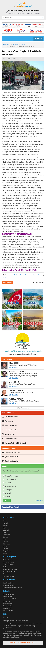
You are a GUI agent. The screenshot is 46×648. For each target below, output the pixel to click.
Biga (4, 528)
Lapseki (5, 548)
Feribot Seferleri (8, 560)
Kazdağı (5, 546)
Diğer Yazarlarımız (23, 408)
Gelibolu (5, 541)
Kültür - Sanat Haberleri (10, 599)
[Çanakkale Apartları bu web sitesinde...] (22, 344)
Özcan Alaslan (38, 275)
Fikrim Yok (8, 496)
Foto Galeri (21, 13)
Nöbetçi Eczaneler (11, 425)
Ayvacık (5, 523)
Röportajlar (6, 601)
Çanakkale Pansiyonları (10, 569)
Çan (4, 532)
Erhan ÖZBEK (14, 363)
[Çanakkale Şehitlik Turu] (23, 25)
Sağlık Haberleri (8, 603)
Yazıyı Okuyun (13, 367)
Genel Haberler (7, 597)
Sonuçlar (39, 500)
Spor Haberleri (7, 606)
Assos (5, 521)
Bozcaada (8, 483)
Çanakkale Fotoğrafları (12, 452)
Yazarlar (37, 13)
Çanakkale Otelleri (8, 583)
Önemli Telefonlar (11, 439)
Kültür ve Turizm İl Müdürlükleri (15, 443)
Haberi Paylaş (7, 282)
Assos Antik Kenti (10, 486)
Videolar (30, 13)
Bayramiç (6, 525)
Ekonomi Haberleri (9, 594)
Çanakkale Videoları (11, 457)
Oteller (5, 567)
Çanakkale (6, 534)
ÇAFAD (4, 277)
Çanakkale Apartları (9, 585)
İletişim (5, 617)
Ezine (5, 539)
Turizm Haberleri (8, 610)
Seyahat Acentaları (11, 417)
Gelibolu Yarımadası (11, 476)
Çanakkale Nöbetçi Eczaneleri (12, 587)
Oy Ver (6, 500)
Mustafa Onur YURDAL (18, 372)
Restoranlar (9, 421)
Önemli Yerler (11, 13)
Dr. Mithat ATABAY (16, 399)
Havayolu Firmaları (11, 430)
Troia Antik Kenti (10, 479)
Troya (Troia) (7, 551)
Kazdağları (8, 490)
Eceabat (5, 537)
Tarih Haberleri (7, 608)
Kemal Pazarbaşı (26, 275)
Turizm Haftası (13, 275)
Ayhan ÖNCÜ (14, 382)
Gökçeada (8, 493)
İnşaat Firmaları (10, 434)
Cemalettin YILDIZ (16, 390)
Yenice (5, 553)
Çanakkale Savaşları (12, 461)
